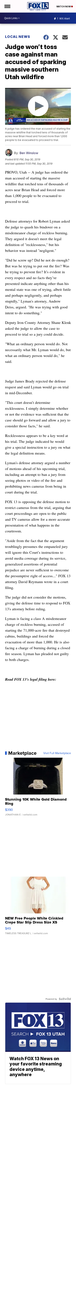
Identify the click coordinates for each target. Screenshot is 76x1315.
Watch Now (63, 6)
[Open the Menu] (7, 6)
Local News (17, 37)
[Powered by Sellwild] (65, 998)
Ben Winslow (28, 153)
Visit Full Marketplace (57, 753)
